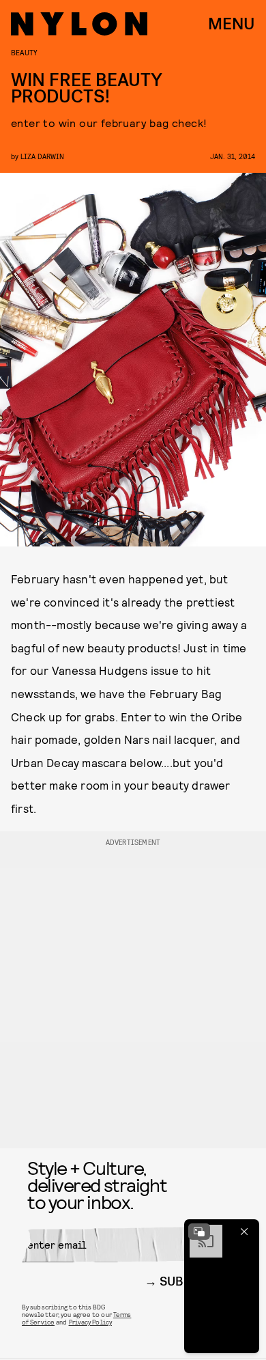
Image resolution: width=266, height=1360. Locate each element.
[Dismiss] (244, 1231)
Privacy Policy (90, 1322)
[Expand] (199, 1231)
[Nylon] (79, 24)
